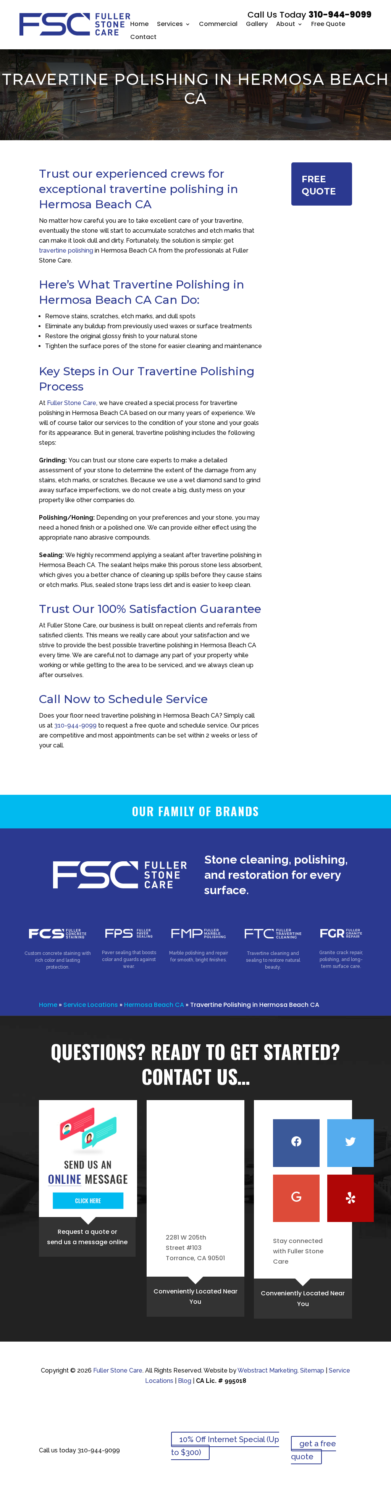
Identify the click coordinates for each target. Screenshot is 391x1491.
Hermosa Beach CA (154, 1004)
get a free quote (313, 1450)
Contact (143, 36)
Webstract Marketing (267, 1370)
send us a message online (87, 1242)
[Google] (296, 1198)
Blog (184, 1380)
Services (170, 23)
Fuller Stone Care (71, 403)
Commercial (218, 23)
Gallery (257, 23)
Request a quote (83, 1231)
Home (139, 23)
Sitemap (312, 1370)
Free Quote (328, 23)
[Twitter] (350, 1143)
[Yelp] (350, 1198)
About (285, 23)
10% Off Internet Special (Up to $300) (225, 1446)
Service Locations (90, 1004)
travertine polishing (66, 250)
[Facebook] (296, 1143)
